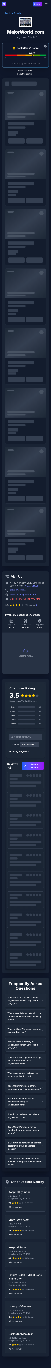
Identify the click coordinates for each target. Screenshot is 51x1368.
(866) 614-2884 (18, 590)
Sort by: (15, 744)
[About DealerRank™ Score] (45, 46)
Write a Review (34, 766)
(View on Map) (31, 586)
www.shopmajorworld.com (23, 594)
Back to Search (13, 13)
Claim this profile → (25, 74)
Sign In (37, 4)
